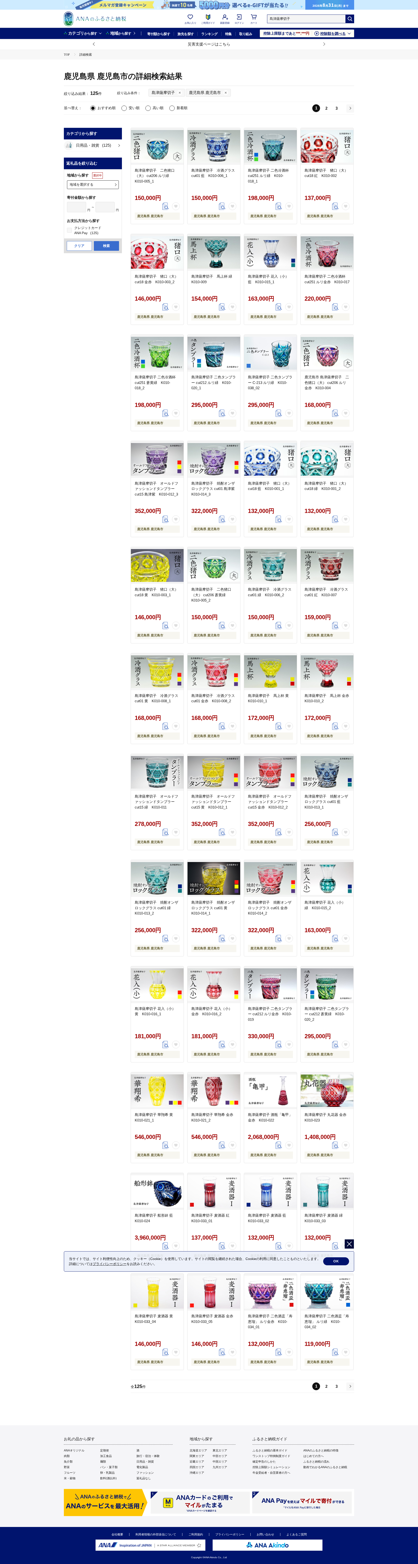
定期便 (104, 1450)
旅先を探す (186, 34)
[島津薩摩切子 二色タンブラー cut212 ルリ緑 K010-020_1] (213, 353)
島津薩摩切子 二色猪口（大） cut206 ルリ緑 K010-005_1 (155, 175)
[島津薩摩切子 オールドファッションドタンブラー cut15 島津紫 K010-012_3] (157, 459)
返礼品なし (143, 1478)
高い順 (158, 108)
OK (336, 1261)
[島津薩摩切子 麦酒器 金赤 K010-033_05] (213, 1292)
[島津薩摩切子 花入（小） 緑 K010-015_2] (327, 878)
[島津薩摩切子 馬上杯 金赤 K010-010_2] (327, 671)
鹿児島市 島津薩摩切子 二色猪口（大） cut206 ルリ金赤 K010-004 (327, 382)
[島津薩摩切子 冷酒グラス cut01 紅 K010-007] (327, 565)
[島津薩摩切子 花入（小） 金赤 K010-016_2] (213, 984)
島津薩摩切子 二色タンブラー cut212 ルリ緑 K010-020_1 (213, 382)
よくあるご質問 (296, 1534)
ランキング (209, 34)
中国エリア (220, 1461)
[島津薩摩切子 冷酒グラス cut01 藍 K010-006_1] (213, 146)
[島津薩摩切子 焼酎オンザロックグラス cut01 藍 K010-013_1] (327, 772)
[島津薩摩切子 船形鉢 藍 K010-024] (157, 1191)
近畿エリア (197, 1461)
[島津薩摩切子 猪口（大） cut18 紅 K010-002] (327, 146)
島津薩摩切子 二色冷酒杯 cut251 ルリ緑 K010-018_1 (268, 175)
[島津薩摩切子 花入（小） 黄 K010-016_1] (157, 984)
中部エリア (220, 1456)
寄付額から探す (158, 34)
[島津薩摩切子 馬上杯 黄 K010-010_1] (270, 671)
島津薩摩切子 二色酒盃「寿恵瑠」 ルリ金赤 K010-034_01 (270, 1321)
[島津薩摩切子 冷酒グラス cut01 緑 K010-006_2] (270, 565)
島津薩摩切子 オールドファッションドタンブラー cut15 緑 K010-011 (156, 801)
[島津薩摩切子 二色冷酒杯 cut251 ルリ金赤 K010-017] (327, 252)
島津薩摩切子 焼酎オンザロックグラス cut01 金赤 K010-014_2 (269, 907)
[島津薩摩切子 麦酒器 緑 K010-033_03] (327, 1191)
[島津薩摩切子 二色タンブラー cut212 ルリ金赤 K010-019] (270, 984)
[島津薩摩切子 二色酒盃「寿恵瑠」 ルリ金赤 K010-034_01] (270, 1292)
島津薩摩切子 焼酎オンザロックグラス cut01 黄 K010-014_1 (213, 907)
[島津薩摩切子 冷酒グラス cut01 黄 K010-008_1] (157, 671)
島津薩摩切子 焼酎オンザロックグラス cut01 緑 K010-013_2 (156, 907)
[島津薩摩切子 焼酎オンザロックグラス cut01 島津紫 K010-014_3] (213, 459)
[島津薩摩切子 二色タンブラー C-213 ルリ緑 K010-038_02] (270, 353)
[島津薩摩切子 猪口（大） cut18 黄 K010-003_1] (157, 565)
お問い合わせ (265, 1534)
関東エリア (197, 1456)
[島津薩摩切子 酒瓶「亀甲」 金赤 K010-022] (270, 1090)
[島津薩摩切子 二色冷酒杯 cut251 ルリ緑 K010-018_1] (270, 146)
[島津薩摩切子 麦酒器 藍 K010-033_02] (270, 1191)
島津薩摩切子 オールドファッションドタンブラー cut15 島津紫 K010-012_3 (156, 488)
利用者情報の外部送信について (155, 1534)
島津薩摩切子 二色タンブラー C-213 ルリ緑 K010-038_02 (270, 382)
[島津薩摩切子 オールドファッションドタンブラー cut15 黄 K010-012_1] (213, 772)
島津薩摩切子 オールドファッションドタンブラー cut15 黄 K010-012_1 (213, 801)
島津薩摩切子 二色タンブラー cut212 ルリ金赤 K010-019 (270, 1014)
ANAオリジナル (74, 1450)
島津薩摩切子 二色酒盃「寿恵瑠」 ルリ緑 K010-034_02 (327, 1321)
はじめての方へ (313, 1456)
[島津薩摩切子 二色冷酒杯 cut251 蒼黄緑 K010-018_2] (157, 353)
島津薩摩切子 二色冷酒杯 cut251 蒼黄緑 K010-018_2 (155, 382)
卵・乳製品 (107, 1472)
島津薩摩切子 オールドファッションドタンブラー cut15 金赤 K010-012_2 (269, 801)
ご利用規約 (195, 1534)
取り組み (245, 34)
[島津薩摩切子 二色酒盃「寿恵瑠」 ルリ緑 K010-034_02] (327, 1292)
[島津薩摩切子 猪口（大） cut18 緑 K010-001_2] (327, 459)
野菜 (67, 1467)
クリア (79, 246)
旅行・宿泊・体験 (148, 1456)
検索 (106, 246)
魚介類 (68, 1461)
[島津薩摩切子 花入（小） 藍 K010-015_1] (270, 252)
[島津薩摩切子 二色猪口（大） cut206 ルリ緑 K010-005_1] (157, 146)
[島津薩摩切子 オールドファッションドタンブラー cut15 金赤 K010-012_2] (270, 772)
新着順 (182, 108)
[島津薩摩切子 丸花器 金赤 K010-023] (327, 1090)
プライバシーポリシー (229, 1534)
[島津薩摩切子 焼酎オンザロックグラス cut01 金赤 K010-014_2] (270, 878)
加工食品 (106, 1456)
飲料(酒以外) (108, 1478)
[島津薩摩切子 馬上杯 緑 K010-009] (213, 252)
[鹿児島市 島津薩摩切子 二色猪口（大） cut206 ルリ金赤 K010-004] (327, 353)
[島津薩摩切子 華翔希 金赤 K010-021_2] (213, 1090)
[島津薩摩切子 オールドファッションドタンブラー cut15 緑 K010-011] (157, 772)
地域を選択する (81, 184)
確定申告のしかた (264, 1461)
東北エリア (220, 1450)
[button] (94, 44)
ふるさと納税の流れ (316, 1461)
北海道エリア (198, 1450)
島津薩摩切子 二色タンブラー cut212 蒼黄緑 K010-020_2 (327, 1014)
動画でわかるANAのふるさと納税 (325, 1467)
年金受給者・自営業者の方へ (271, 1472)
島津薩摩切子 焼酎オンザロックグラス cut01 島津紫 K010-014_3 (214, 488)
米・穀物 (69, 1478)
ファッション (145, 1472)
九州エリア (220, 1467)
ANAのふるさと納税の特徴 (320, 1450)
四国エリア (197, 1467)
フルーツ (69, 1472)
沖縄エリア (197, 1472)
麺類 (103, 1461)
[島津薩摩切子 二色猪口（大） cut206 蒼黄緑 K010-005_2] (213, 565)
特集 (228, 34)
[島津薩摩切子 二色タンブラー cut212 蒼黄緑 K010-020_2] (327, 984)
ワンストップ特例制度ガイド (271, 1456)
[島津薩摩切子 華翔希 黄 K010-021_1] (157, 1090)
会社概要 (117, 1534)
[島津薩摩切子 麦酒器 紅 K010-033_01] (213, 1191)
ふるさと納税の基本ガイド (270, 1450)
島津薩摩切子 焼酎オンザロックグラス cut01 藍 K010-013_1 (326, 801)
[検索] (349, 19)
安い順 (134, 108)
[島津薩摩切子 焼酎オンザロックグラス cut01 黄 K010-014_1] (213, 878)
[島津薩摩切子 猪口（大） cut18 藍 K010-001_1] (270, 459)
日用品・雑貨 (145, 1461)
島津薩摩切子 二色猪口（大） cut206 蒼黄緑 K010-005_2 (211, 594)
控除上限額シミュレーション (271, 1467)
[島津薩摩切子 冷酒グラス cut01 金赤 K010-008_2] (213, 671)
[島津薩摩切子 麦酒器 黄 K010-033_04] (157, 1292)
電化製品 (142, 1467)
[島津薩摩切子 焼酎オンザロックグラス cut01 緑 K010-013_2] (157, 878)
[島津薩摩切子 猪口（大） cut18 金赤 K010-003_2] (157, 252)
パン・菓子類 (109, 1467)
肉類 (67, 1456)
